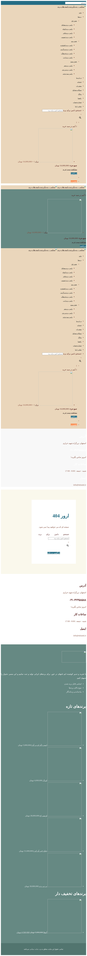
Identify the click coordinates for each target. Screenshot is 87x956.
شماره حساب (77, 102)
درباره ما (79, 78)
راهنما (80, 98)
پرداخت (74, 173)
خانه (80, 13)
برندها (80, 17)
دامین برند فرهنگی (66, 53)
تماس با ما (78, 106)
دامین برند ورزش (67, 70)
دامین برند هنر (68, 66)
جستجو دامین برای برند (72, 110)
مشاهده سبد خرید (70, 169)
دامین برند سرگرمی (66, 49)
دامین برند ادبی (67, 57)
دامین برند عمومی (66, 37)
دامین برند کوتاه (67, 29)
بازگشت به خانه (53, 553)
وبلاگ (80, 94)
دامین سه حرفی (67, 74)
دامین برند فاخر (67, 33)
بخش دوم (74, 41)
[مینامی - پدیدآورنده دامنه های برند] (72, 7)
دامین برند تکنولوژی (66, 45)
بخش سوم (73, 62)
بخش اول (74, 21)
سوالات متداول (77, 90)
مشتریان (79, 86)
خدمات (79, 82)
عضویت (74, 181)
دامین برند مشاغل (66, 25)
